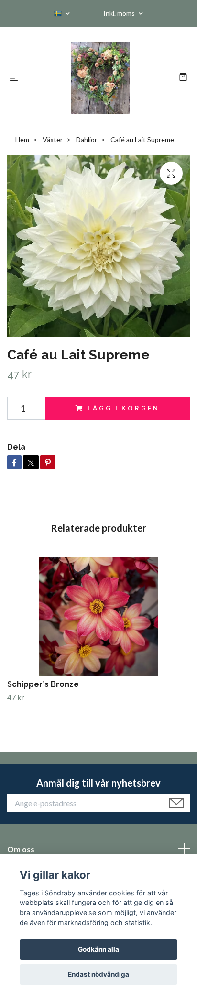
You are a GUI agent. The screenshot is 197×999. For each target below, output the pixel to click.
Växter (53, 140)
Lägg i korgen (123, 408)
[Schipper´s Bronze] (98, 616)
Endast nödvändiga (98, 974)
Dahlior (86, 140)
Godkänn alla (98, 949)
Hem (22, 140)
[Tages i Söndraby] (100, 77)
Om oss (20, 848)
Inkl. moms (119, 13)
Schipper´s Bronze (43, 684)
